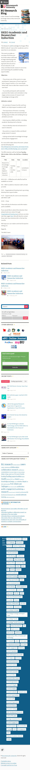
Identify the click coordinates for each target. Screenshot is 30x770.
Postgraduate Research (13, 644)
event (18, 474)
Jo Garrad (12, 42)
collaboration (14, 467)
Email (3, 361)
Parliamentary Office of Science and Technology (16, 636)
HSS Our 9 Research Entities (14, 596)
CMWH (2, 467)
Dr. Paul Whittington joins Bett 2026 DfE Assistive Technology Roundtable (18, 438)
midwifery (19, 481)
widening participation (10, 497)
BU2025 (9, 546)
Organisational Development (10, 214)
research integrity (11, 688)
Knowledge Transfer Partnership (15, 622)
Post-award (23, 641)
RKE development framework (14, 712)
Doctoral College (13, 472)
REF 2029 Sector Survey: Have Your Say (17, 387)
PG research (10, 641)
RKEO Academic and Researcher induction (13, 270)
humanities (10, 600)
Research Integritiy (12, 685)
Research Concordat (12, 671)
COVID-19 (10, 559)
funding (3, 476)
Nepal (24, 481)
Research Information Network (11, 503)
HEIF (22, 593)
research (4, 492)
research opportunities (13, 695)
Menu (5, 2)
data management (19, 559)
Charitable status (6, 761)
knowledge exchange (7, 481)
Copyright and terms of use (9, 765)
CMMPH (23, 464)
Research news (22, 692)
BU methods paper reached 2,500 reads (17, 396)
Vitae (8, 732)
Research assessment (12, 661)
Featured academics (12, 573)
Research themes (11, 705)
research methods (11, 692)
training (3, 497)
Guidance (5, 42)
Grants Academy (11, 590)
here (12, 216)
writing (9, 739)
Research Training (20, 254)
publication (20, 486)
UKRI (4, 527)
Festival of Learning (12, 576)
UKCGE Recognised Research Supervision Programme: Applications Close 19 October (16, 406)
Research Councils (12, 492)
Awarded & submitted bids (14, 539)
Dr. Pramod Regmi (21, 472)
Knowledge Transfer (12, 619)
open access (6, 484)
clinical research (16, 464)
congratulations (5, 472)
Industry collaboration (12, 603)
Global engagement (21, 586)
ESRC (13, 474)
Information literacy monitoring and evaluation (13, 516)
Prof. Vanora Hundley (13, 486)
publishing (19, 489)
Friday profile (22, 576)
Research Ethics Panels (13, 678)
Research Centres (11, 665)
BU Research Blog (9, 12)
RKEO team (9, 256)
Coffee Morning (11, 556)
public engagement (8, 489)
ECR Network (10, 566)
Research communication (13, 668)
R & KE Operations (12, 651)
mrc (8, 625)
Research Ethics (11, 675)
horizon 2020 (10, 479)
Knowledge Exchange (12, 610)
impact (17, 479)
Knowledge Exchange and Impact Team (16, 614)
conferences (20, 556)
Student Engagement (12, 722)
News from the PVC (16, 625)
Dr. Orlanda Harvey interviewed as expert (17, 416)
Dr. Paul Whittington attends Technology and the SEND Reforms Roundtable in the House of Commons (17, 427)
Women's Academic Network (14, 736)
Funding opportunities (12, 579)
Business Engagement (18, 546)
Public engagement (12, 648)
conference (21, 470)
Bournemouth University (10, 7)
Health (3, 479)
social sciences (21, 495)
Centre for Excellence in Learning (15, 549)
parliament (18, 632)
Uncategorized (21, 729)
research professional (21, 492)
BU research (7, 464)
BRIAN (25, 539)
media (15, 481)
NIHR (2, 484)
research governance (12, 681)
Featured (18, 569)
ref (24, 489)
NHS (8, 629)
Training (9, 729)
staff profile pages (11, 715)
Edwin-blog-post (6, 474)
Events (22, 474)
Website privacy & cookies (8, 763)
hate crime (10, 593)
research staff (10, 698)
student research (11, 725)
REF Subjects (10, 658)
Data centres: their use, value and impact (11, 518)
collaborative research (9, 470)
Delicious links (10, 563)
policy (16, 641)
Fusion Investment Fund (13, 583)
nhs (27, 481)
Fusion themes (10, 586)
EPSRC (18, 566)
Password (14, 315)
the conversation (22, 725)
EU (15, 474)
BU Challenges (10, 542)
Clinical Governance (12, 552)
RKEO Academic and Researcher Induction (15, 277)
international (17, 607)
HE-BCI (17, 593)
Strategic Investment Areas (14, 719)
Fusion (23, 476)
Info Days (22, 603)
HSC (13, 479)
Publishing (21, 648)
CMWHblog (7, 467)
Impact (16, 600)
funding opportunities (13, 476)
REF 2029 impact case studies (15, 654)
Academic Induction (10, 254)
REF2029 (18, 658)
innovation (22, 479)
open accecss (15, 629)
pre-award (24, 644)
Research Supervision (12, 702)
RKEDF (14, 494)
